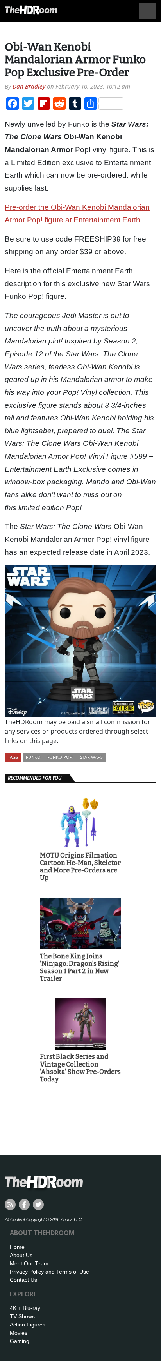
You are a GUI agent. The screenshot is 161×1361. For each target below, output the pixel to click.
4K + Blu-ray (25, 1308)
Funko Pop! (60, 757)
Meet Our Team (29, 1263)
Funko (33, 757)
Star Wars (91, 757)
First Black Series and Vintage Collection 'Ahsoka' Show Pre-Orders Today (80, 1068)
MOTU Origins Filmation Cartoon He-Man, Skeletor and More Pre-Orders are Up (80, 867)
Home (17, 1247)
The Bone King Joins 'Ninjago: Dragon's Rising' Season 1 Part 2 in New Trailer (80, 967)
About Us (21, 1255)
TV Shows (22, 1316)
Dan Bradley (29, 86)
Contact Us (23, 1280)
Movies (18, 1333)
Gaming (19, 1341)
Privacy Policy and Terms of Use (49, 1271)
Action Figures (27, 1324)
